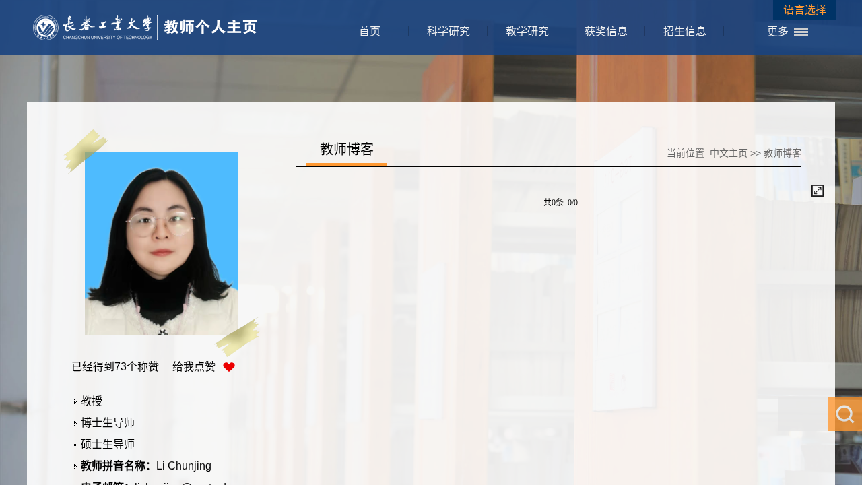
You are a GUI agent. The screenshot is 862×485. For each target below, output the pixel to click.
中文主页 (729, 153)
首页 (369, 31)
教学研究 (527, 31)
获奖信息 (606, 31)
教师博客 (782, 153)
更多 (778, 31)
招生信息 (684, 31)
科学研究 (448, 31)
